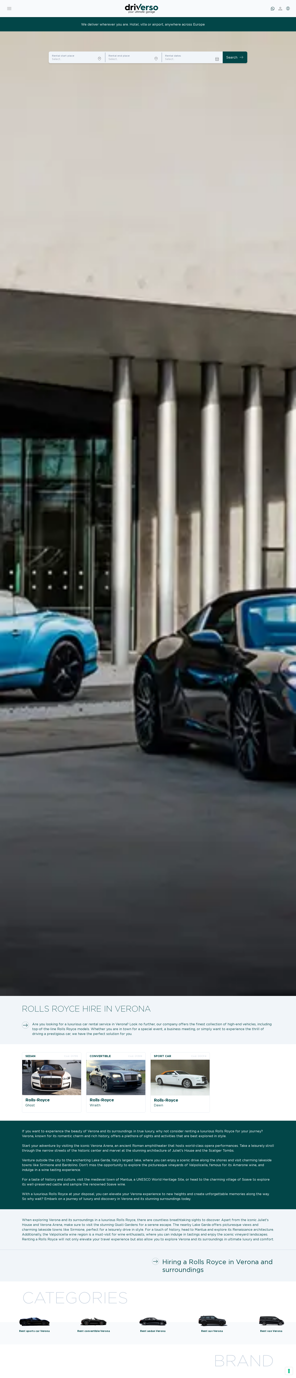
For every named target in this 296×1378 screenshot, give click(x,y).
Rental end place (119, 55)
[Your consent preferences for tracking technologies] (289, 1371)
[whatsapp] (272, 8)
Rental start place (63, 55)
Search (235, 57)
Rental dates (173, 55)
